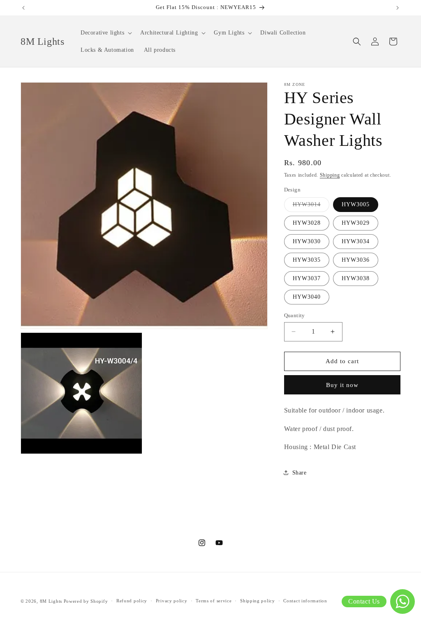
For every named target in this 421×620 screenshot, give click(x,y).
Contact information (305, 600)
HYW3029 (356, 223)
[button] (105, 32)
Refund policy (131, 600)
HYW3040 (307, 297)
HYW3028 (307, 223)
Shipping (330, 175)
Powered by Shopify (86, 601)
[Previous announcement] (23, 8)
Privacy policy (171, 600)
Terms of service (213, 600)
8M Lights (51, 601)
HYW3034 (356, 241)
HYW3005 (356, 204)
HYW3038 (356, 278)
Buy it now (342, 385)
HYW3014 (311, 206)
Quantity (294, 315)
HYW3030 (307, 241)
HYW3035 (307, 260)
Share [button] (299, 473)
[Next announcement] (398, 8)
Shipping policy (257, 600)
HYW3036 (356, 260)
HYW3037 (307, 278)
